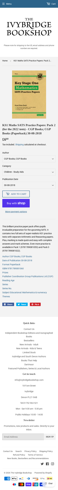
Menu (9, 4)
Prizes (5, 272)
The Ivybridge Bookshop (21, 473)
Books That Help (29, 360)
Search (18, 451)
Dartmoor (29, 364)
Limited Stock (29, 352)
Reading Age (8, 280)
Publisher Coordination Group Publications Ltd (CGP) (27, 276)
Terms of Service (35, 455)
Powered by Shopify (43, 473)
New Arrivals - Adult (29, 344)
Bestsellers (29, 340)
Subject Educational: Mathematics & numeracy (24, 292)
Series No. (7, 288)
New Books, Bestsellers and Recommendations (28, 458)
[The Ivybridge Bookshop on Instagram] (52, 464)
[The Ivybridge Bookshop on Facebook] (47, 464)
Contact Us (29, 329)
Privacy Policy (30, 451)
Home (5, 61)
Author (5, 152)
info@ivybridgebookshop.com (29, 380)
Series (5, 284)
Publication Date (10, 179)
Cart (53, 4)
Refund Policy (19, 455)
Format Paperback (11, 264)
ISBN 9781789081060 (13, 268)
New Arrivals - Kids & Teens (29, 348)
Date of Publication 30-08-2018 (17, 260)
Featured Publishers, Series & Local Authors (29, 368)
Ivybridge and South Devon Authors (29, 356)
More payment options (16, 211)
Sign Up (50, 437)
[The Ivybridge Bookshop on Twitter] (42, 464)
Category (6, 166)
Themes (6, 296)
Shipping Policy (46, 451)
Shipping (19, 144)
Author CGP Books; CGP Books (17, 256)
